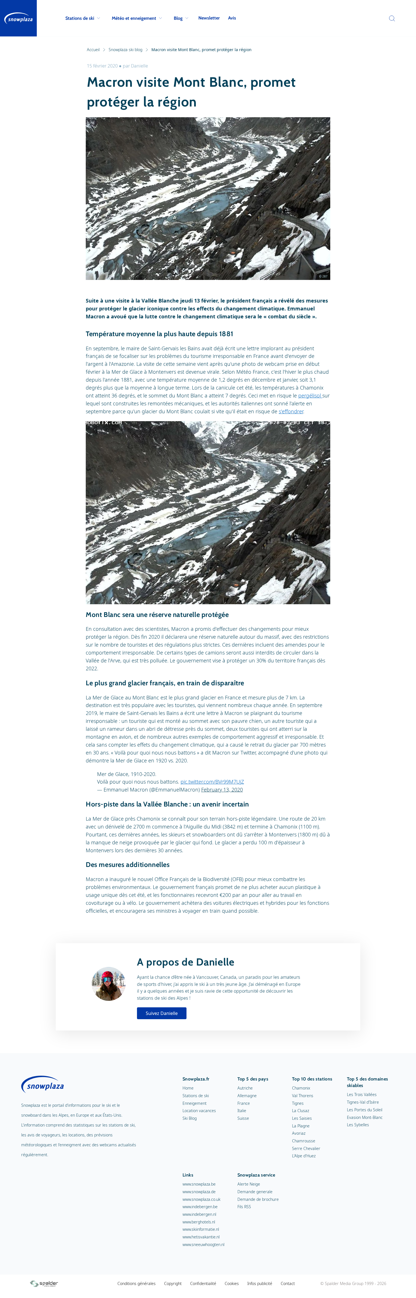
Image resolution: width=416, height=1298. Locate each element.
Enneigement (195, 1103)
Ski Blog (190, 1118)
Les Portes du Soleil (364, 1109)
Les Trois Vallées (362, 1094)
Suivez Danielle (162, 1013)
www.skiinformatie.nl (201, 1229)
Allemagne (247, 1095)
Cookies (232, 1283)
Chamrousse (303, 1140)
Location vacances (199, 1110)
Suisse (243, 1118)
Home (188, 1088)
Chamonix (301, 1088)
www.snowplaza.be (199, 1184)
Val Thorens (302, 1095)
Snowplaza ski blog (125, 49)
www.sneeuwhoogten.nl (203, 1244)
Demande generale (255, 1191)
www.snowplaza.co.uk (201, 1199)
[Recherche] (390, 18)
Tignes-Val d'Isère (363, 1102)
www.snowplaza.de (199, 1191)
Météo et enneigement (134, 18)
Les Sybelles (358, 1124)
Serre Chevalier (306, 1148)
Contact (288, 1283)
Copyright (173, 1283)
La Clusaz (300, 1110)
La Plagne (301, 1126)
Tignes (298, 1103)
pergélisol (310, 395)
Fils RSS (244, 1206)
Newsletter (209, 18)
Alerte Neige (248, 1184)
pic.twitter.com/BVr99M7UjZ (212, 781)
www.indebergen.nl (199, 1214)
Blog (178, 18)
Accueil (93, 49)
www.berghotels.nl (199, 1222)
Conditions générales (136, 1283)
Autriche (245, 1088)
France (243, 1103)
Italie (241, 1110)
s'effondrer (291, 411)
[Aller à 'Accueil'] (18, 18)
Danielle (139, 66)
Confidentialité (203, 1283)
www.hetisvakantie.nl (201, 1237)
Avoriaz (298, 1133)
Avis (232, 18)
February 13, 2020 (222, 789)
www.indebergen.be (200, 1206)
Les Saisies (302, 1118)
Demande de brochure (258, 1199)
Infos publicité (259, 1283)
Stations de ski (79, 18)
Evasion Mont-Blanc (365, 1117)
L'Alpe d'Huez (304, 1155)
